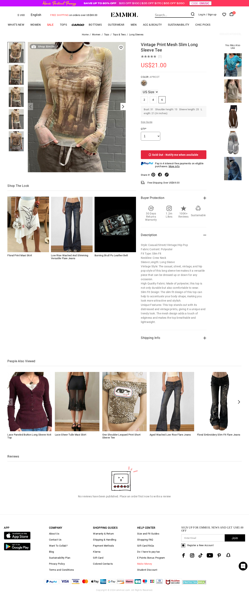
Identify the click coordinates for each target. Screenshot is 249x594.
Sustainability (178, 24)
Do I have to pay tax (148, 551)
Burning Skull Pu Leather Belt (111, 255)
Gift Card (98, 557)
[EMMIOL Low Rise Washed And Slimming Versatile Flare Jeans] (72, 224)
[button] (239, 402)
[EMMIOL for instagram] (192, 555)
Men (134, 24)
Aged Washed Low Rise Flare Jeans (170, 434)
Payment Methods (103, 545)
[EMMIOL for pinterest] (219, 555)
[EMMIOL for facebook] (183, 555)
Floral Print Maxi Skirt (19, 255)
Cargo (78, 25)
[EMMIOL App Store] (17, 538)
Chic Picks (202, 24)
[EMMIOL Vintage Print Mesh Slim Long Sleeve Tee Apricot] (143, 84)
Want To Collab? (58, 545)
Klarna (96, 551)
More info (174, 166)
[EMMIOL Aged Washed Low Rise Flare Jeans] (172, 401)
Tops (63, 24)
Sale (50, 24)
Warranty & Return (103, 533)
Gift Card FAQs (145, 545)
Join (235, 538)
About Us (54, 533)
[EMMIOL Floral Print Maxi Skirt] (28, 224)
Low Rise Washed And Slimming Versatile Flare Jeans (69, 257)
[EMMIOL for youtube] (210, 555)
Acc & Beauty (152, 24)
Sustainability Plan (59, 557)
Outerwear (116, 24)
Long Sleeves (136, 34)
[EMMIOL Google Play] (17, 549)
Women (35, 24)
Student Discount (147, 569)
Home (85, 34)
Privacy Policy (57, 563)
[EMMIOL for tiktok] (200, 555)
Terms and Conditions (61, 569)
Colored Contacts (103, 563)
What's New (16, 24)
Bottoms (95, 24)
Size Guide (146, 122)
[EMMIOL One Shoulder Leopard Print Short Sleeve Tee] (124, 401)
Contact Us (55, 539)
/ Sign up (211, 14)
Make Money (144, 563)
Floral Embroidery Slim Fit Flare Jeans (218, 434)
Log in (201, 14)
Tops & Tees (119, 34)
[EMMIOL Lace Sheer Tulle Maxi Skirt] (77, 401)
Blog (51, 551)
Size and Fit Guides (148, 533)
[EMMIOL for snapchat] (228, 555)
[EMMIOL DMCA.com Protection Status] (194, 584)
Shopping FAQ (145, 539)
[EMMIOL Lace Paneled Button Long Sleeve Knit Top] (29, 401)
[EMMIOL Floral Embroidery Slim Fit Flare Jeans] (219, 401)
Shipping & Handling (104, 539)
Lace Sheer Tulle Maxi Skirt (70, 434)
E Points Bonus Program (151, 557)
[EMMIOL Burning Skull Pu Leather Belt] (115, 224)
